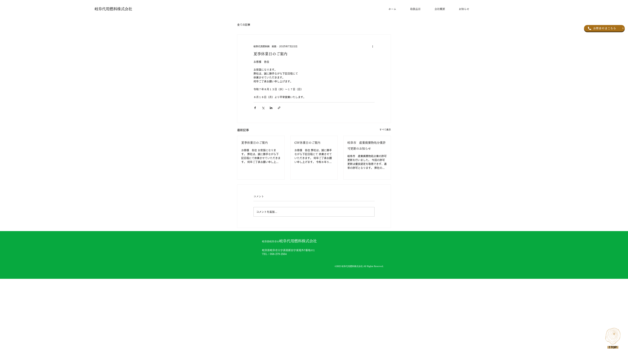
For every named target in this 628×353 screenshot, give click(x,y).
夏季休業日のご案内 (254, 142)
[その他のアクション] (373, 46)
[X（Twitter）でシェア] (263, 107)
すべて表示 (385, 129)
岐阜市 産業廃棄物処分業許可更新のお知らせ (366, 145)
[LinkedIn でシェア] (271, 107)
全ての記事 (243, 24)
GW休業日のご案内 (307, 142)
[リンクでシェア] (279, 107)
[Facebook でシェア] (255, 107)
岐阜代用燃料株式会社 (113, 9)
